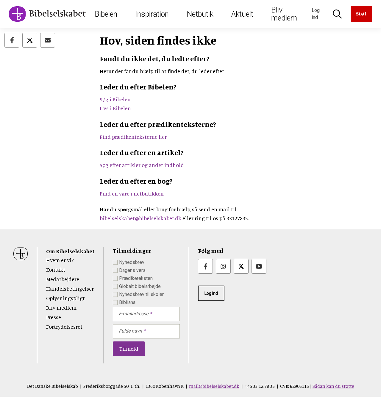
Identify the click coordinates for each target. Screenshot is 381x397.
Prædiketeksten (136, 278)
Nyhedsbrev (131, 262)
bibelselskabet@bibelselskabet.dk (140, 218)
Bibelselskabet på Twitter (241, 266)
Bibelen (106, 14)
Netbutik (200, 14)
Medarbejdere (62, 279)
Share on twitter (29, 40)
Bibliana (127, 302)
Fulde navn (130, 331)
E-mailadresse (133, 313)
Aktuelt (242, 14)
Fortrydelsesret (64, 326)
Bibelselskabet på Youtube (259, 266)
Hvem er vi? (60, 260)
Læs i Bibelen (115, 108)
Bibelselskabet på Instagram (223, 266)
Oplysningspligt (65, 298)
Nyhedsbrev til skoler (141, 294)
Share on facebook (11, 40)
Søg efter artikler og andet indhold (142, 165)
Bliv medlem (284, 14)
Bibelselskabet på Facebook (205, 266)
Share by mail (47, 40)
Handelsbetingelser (70, 288)
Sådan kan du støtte (333, 386)
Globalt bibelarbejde (140, 286)
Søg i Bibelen (116, 99)
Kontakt (55, 269)
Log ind (211, 293)
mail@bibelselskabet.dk (214, 386)
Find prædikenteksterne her (133, 136)
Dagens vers (132, 270)
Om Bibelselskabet (70, 251)
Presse (53, 317)
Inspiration (152, 14)
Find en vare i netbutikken (132, 193)
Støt (361, 13)
